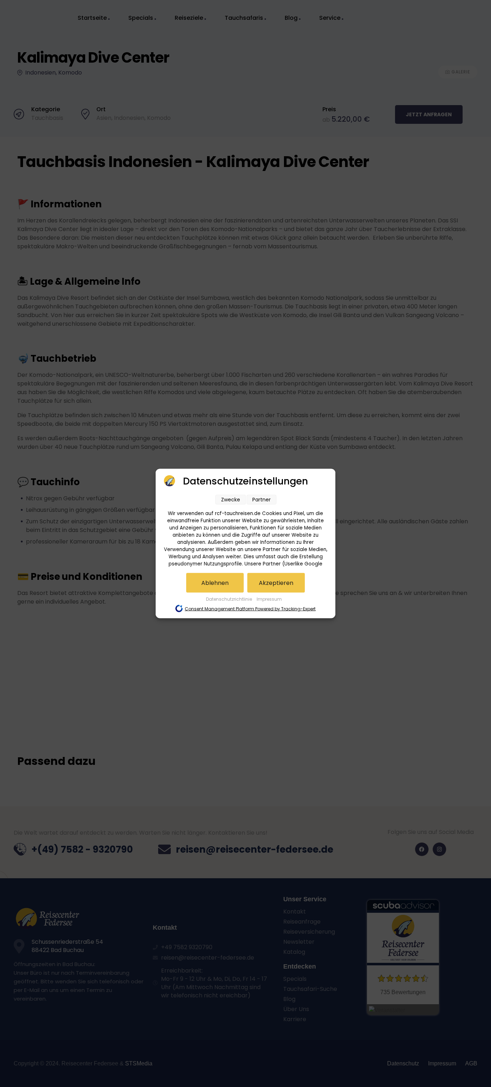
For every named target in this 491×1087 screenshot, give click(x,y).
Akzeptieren (276, 583)
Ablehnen (215, 583)
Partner (261, 499)
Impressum (269, 599)
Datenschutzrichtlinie (229, 599)
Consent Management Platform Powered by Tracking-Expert (250, 609)
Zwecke (230, 499)
